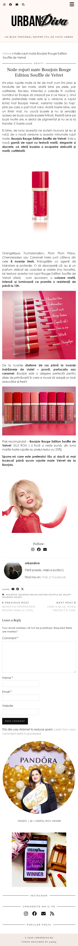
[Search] (23, 4)
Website (7, 706)
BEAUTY (39, 63)
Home (7, 53)
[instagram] (26, 913)
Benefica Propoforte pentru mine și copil (19, 606)
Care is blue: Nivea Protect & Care (61, 606)
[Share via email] (13, 589)
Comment (10, 638)
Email (7, 692)
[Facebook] (10, 4)
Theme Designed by (39, 942)
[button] (73, 5)
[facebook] (34, 913)
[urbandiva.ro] (39, 19)
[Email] (17, 4)
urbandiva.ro (43, 938)
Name (7, 678)
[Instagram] (4, 4)
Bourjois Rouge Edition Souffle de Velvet (44, 595)
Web (45, 577)
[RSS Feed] (52, 913)
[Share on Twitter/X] (22, 589)
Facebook (59, 577)
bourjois (11, 595)
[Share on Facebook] (17, 589)
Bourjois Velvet (12, 597)
